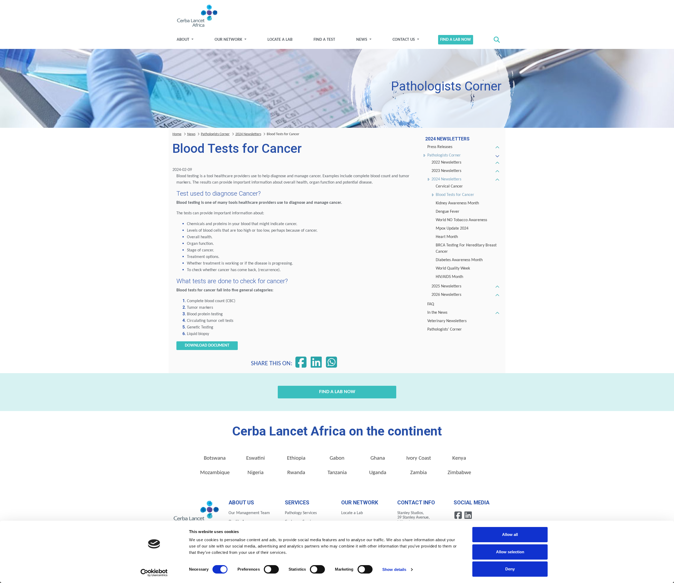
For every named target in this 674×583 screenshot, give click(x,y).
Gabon (337, 458)
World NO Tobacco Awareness (461, 220)
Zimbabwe (459, 472)
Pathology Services (301, 513)
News (362, 40)
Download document (207, 345)
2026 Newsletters (446, 295)
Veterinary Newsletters (447, 321)
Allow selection (510, 552)
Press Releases (439, 147)
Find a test (324, 40)
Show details (394, 569)
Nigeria (255, 472)
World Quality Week (453, 268)
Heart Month (447, 237)
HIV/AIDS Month (449, 277)
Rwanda (296, 472)
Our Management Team (249, 513)
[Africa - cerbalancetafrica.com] (196, 512)
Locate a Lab (280, 40)
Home (176, 134)
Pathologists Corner (444, 155)
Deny (510, 569)
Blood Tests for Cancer (455, 195)
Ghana (377, 458)
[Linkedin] (468, 515)
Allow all (510, 534)
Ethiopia (296, 458)
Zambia (418, 472)
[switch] (271, 569)
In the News (437, 313)
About (183, 40)
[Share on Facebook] (300, 363)
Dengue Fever (447, 212)
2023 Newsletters (446, 171)
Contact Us (404, 40)
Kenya (459, 458)
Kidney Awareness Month (457, 203)
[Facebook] (459, 515)
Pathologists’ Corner (444, 329)
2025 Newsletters (446, 286)
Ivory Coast (418, 458)
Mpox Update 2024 (452, 228)
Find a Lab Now (455, 40)
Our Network (229, 40)
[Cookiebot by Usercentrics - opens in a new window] (154, 573)
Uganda (377, 472)
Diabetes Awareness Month (459, 260)
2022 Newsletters (446, 162)
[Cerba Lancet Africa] (196, 16)
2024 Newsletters (446, 179)
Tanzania (337, 472)
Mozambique (215, 472)
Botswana (215, 458)
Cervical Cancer (449, 186)
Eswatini (255, 458)
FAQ (430, 304)
